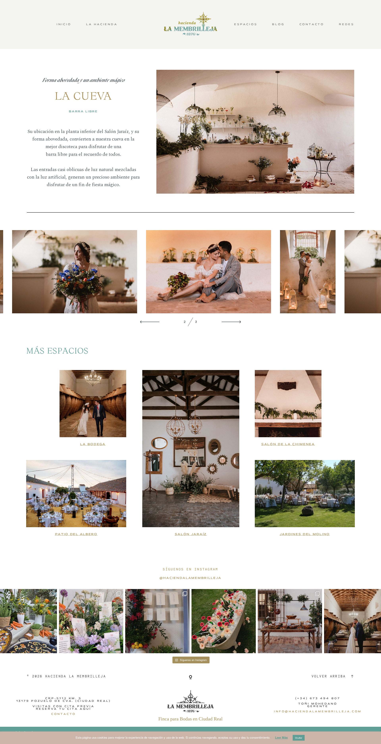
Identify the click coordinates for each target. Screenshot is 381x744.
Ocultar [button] (298, 737)
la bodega (92, 444)
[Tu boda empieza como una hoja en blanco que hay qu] (157, 621)
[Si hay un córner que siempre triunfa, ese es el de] (290, 621)
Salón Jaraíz (191, 534)
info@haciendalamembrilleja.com (318, 711)
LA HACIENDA (101, 24)
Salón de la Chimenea (288, 444)
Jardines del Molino (305, 534)
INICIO (64, 24)
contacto (63, 713)
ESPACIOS (245, 24)
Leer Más (281, 737)
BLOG (278, 24)
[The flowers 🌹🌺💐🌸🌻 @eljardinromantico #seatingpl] (91, 621)
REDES (346, 24)
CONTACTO (311, 24)
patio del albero (76, 534)
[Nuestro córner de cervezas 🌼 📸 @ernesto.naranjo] (223, 621)
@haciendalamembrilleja (190, 578)
